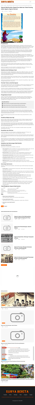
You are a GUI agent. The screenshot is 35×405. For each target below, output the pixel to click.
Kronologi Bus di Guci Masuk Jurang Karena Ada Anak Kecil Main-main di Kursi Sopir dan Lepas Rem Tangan (17, 380)
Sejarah (5, 5)
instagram (25, 394)
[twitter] (3, 209)
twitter (10, 394)
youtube (31, 394)
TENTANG (6, 397)
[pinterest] (7, 209)
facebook (5, 394)
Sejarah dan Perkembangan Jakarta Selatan (22, 227)
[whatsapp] (5, 209)
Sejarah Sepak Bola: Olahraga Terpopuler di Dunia (24, 237)
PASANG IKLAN (11, 397)
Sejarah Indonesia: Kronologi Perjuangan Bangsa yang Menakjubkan (15, 103)
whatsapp (15, 394)
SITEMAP (3, 397)
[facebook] (2, 209)
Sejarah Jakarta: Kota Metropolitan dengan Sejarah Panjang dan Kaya (22, 217)
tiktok (21, 394)
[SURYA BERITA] (7, 2)
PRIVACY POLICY (22, 397)
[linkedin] (9, 209)
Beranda (2, 5)
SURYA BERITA (20, 400)
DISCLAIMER (17, 397)
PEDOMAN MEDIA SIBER (29, 397)
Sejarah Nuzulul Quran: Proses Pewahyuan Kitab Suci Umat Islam (14, 105)
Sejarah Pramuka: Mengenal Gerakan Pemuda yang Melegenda (23, 247)
